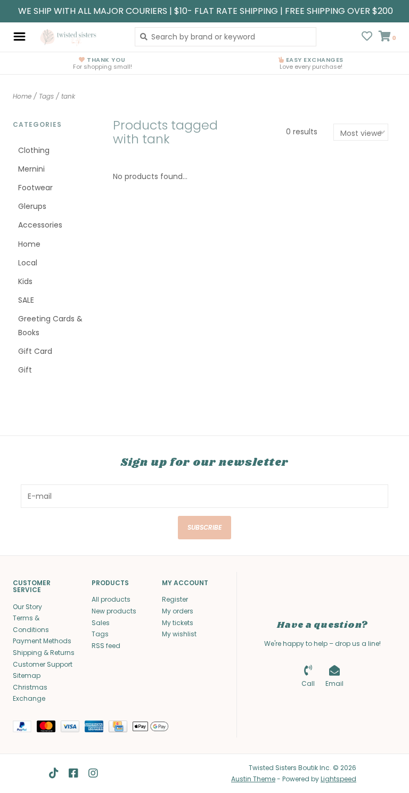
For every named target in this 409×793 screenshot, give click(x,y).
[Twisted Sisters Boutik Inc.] (77, 37)
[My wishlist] (367, 37)
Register (175, 599)
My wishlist (179, 633)
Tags (46, 96)
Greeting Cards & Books (50, 325)
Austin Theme (253, 778)
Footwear (35, 187)
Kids (25, 281)
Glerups (32, 206)
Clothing (34, 150)
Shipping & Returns (44, 652)
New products (114, 611)
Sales (101, 622)
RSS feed (106, 645)
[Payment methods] (25, 728)
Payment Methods (42, 640)
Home (22, 96)
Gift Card (35, 351)
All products (111, 599)
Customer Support (42, 664)
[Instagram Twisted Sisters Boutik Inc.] (93, 773)
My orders (177, 611)
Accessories (40, 225)
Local (27, 262)
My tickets (177, 622)
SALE (26, 300)
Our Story (27, 606)
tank (68, 96)
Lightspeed (338, 778)
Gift (25, 370)
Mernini (31, 169)
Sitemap (26, 675)
